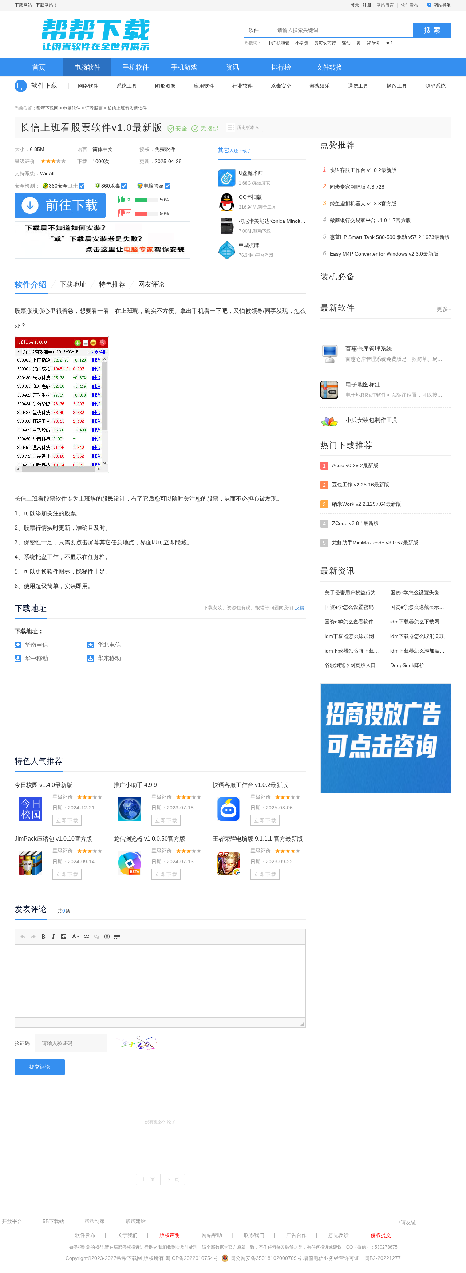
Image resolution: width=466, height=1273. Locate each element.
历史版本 (245, 127)
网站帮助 (212, 1235)
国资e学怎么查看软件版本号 (357, 621)
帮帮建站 (135, 1221)
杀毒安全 (281, 86)
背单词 (373, 43)
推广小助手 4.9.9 (135, 785)
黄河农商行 (325, 43)
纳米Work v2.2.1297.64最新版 (362, 504)
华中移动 (36, 658)
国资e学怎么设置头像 (414, 592)
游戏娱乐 (319, 86)
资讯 (232, 67)
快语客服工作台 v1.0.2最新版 (250, 785)
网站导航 (442, 5)
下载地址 (73, 284)
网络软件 (88, 86)
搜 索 (432, 30)
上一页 (148, 1179)
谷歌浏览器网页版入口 (350, 665)
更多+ (444, 309)
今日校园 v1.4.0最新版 (43, 785)
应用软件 (204, 86)
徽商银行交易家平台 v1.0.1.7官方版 (367, 220)
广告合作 (296, 1235)
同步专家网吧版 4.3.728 (354, 186)
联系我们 (254, 1235)
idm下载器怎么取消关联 (417, 636)
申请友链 (406, 1222)
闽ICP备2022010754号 (191, 1258)
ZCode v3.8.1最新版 (351, 523)
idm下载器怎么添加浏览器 (354, 636)
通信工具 (358, 86)
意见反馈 (338, 1235)
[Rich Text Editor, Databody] (160, 981)
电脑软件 (87, 67)
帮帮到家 (94, 1221)
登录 (355, 5)
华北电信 (109, 645)
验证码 (22, 1043)
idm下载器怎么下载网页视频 (422, 621)
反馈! (300, 607)
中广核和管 (278, 43)
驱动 (346, 43)
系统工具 (126, 86)
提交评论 (39, 1067)
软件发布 (409, 5)
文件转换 (329, 67)
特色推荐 (112, 284)
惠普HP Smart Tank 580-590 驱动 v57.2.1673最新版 (386, 236)
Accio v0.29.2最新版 (350, 465)
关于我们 (127, 1235)
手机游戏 (184, 67)
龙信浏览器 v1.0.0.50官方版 (149, 839)
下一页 (172, 1179)
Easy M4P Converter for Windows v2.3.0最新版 (381, 253)
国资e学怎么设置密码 (349, 607)
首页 (39, 67)
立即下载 (67, 820)
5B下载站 (53, 1221)
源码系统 (435, 86)
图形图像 (165, 86)
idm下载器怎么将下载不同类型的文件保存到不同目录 (385, 651)
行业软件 (242, 86)
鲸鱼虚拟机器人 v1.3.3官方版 (360, 203)
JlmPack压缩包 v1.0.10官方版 (53, 839)
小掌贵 (301, 43)
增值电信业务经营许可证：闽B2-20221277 (352, 1258)
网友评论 (151, 284)
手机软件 (136, 67)
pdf (389, 43)
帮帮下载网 (47, 108)
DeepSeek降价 (407, 665)
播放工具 (397, 86)
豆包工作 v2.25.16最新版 (356, 485)
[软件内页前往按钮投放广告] (102, 240)
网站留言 (385, 5)
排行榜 (281, 67)
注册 (367, 5)
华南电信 (36, 645)
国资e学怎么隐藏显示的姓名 (422, 607)
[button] (23, 936)
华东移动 (109, 658)
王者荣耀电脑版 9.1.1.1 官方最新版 (258, 839)
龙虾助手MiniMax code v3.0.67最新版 (370, 543)
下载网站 (23, 5)
